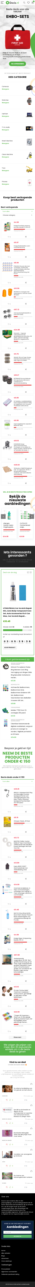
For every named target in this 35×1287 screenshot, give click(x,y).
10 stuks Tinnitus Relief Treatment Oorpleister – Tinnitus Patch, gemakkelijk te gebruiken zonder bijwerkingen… (22, 993)
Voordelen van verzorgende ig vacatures (23, 1155)
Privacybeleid (5, 1269)
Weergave (5, 89)
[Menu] (2, 2)
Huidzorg (5, 1096)
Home (3, 1251)
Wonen (4, 1183)
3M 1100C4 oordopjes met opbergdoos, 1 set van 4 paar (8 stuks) (23, 293)
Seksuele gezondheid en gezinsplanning (17, 663)
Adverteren (5, 1258)
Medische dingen (6, 1119)
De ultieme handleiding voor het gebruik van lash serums (23, 1089)
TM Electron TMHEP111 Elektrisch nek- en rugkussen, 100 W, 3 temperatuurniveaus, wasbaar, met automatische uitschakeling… (23, 471)
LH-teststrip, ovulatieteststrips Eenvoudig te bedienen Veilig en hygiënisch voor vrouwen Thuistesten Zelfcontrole (23, 403)
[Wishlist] (28, 2)
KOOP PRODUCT (9, 647)
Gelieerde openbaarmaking (10, 1274)
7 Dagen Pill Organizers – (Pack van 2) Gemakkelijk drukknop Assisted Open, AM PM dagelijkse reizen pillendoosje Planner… (23, 1019)
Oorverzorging (15, 707)
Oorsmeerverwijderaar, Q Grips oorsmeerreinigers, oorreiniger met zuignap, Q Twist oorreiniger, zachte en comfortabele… (23, 891)
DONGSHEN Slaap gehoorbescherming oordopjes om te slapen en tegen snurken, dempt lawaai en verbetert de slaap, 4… (23, 447)
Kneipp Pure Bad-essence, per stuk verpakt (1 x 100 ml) (22, 226)
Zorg (3, 1162)
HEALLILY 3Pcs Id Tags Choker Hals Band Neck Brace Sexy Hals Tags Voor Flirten (22, 358)
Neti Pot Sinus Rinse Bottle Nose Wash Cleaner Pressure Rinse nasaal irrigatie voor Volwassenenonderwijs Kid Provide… (23, 916)
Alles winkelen (5, 1253)
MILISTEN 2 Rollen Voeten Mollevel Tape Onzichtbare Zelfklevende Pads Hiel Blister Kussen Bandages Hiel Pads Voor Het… (23, 844)
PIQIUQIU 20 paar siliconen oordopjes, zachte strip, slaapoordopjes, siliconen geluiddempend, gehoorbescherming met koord (22, 270)
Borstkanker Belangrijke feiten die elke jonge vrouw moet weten (22, 1134)
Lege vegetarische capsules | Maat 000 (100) (23, 424)
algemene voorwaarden (9, 1272)
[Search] (24, 2)
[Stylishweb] (31, 1084)
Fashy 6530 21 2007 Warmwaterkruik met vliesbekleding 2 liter (21, 868)
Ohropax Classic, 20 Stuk (22, 821)
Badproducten (15, 684)
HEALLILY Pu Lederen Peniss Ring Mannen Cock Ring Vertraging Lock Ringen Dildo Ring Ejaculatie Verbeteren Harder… (21, 672)
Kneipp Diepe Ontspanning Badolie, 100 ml (22, 939)
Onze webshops (6, 1261)
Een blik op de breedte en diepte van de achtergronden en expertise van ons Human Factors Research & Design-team (23, 1113)
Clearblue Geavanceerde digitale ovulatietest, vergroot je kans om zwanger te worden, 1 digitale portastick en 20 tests (21, 729)
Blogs (3, 1256)
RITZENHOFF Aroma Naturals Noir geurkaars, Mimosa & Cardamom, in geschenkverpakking (22, 381)
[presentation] (3, 516)
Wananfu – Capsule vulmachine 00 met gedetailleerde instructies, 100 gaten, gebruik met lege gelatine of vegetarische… (23, 336)
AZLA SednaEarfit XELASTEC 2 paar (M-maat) (22, 313)
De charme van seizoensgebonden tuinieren (23, 1176)
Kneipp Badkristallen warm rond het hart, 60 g (22, 246)
